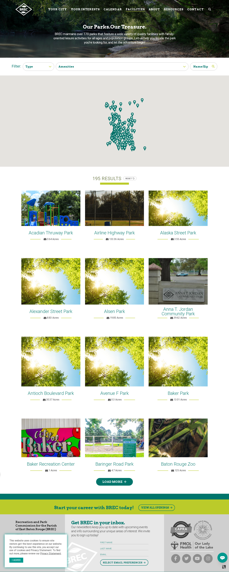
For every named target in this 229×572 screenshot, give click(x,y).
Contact (195, 9)
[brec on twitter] (186, 558)
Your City (57, 9)
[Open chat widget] (222, 558)
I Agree (16, 560)
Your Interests (85, 9)
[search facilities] (213, 66)
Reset (128, 178)
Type (29, 66)
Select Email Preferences (122, 562)
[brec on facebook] (175, 558)
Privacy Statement (50, 553)
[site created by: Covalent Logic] (217, 568)
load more (112, 482)
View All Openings (155, 507)
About (154, 9)
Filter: (16, 66)
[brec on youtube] (197, 558)
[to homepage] (30, 9)
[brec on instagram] (208, 558)
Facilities (135, 9)
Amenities (66, 66)
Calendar (113, 9)
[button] (133, 149)
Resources (173, 9)
